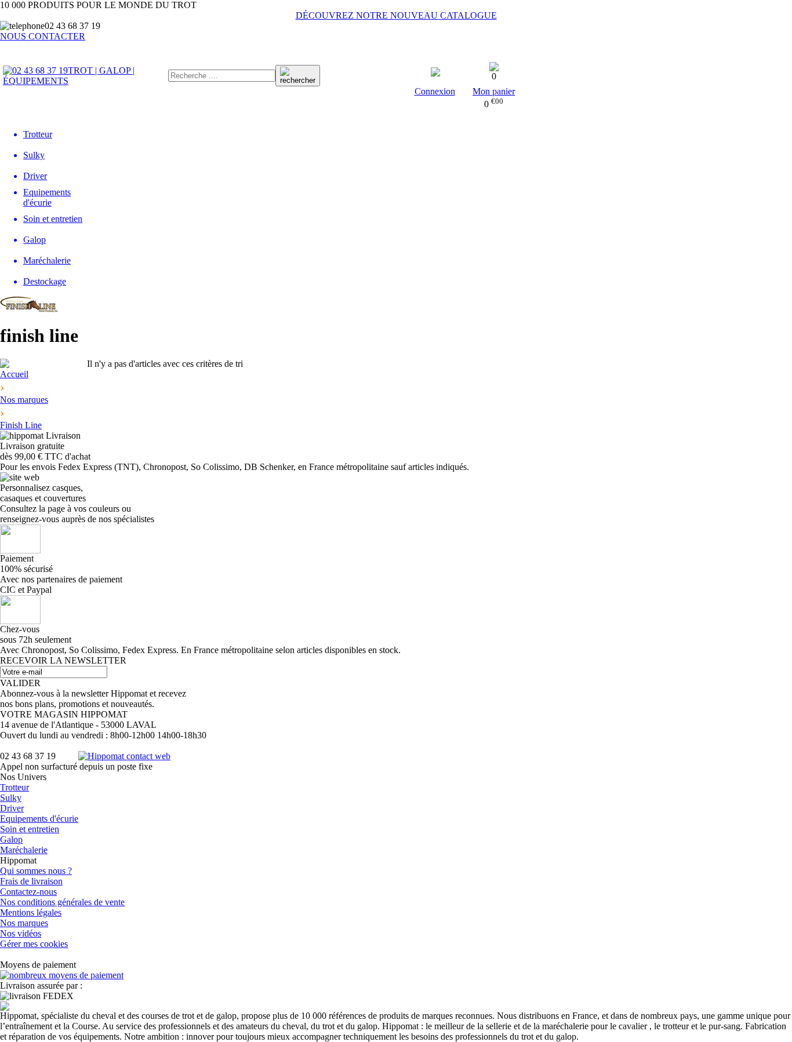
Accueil (14, 374)
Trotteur (14, 787)
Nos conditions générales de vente (62, 902)
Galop (11, 839)
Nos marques (24, 923)
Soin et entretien (29, 829)
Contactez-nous (28, 892)
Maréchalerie (24, 850)
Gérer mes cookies (34, 944)
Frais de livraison (31, 881)
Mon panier (494, 91)
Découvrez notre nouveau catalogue (396, 15)
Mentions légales (30, 912)
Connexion (435, 91)
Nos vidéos (20, 933)
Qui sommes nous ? (36, 871)
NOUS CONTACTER (42, 36)
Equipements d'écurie (39, 819)
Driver (12, 808)
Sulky (10, 798)
